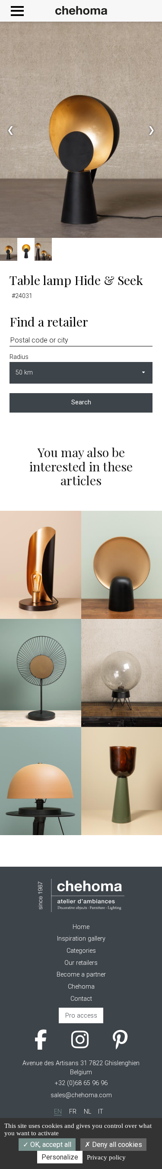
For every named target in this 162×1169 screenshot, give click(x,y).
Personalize (59, 1157)
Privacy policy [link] (106, 1157)
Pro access (81, 1015)
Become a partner (81, 974)
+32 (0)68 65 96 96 (81, 1083)
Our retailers (81, 963)
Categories (81, 950)
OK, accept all (50, 1144)
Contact (81, 998)
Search (81, 402)
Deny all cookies (116, 1144)
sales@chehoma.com (81, 1095)
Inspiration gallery (81, 938)
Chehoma (81, 986)
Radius (19, 357)
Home (81, 927)
